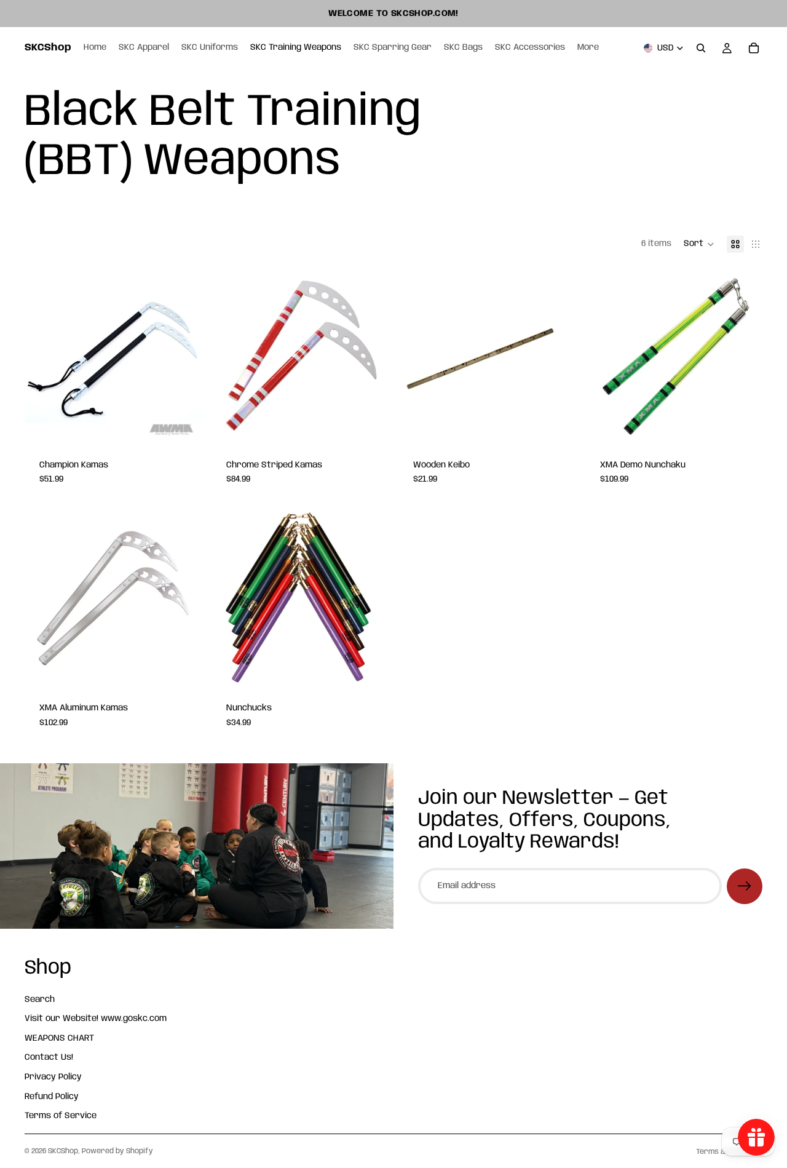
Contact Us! (49, 1058)
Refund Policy (52, 1096)
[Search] (700, 48)
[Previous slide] (43, 356)
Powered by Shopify (117, 1151)
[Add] (556, 426)
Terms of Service (61, 1116)
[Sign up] (744, 886)
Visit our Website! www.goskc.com (96, 1019)
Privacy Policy (53, 1077)
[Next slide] (183, 356)
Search (40, 999)
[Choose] (183, 426)
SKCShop (63, 1151)
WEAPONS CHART (59, 1038)
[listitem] (588, 48)
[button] (699, 244)
